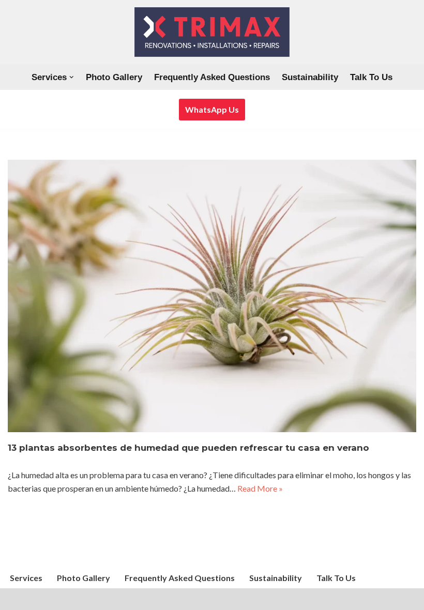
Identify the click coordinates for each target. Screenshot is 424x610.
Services (26, 578)
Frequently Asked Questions (212, 77)
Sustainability (310, 77)
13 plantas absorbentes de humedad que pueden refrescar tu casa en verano (188, 448)
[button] (71, 77)
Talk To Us (371, 77)
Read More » (260, 488)
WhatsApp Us (212, 109)
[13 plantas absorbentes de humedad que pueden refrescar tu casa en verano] (212, 296)
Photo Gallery (114, 77)
